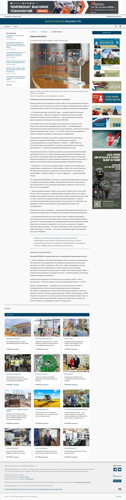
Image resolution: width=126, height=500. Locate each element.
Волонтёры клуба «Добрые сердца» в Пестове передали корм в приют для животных (16, 69)
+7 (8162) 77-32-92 (24, 477)
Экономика (43, 31)
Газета (16, 26)
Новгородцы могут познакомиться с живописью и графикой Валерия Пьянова (15, 78)
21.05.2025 (33, 31)
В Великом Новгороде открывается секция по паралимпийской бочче (16, 61)
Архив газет (107, 32)
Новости (7, 26)
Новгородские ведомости (83, 482)
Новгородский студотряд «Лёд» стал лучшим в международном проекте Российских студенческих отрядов (15, 45)
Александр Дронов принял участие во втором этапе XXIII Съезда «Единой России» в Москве (15, 54)
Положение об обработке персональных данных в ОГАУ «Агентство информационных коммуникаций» (33, 489)
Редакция (118, 496)
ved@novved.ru (30, 479)
